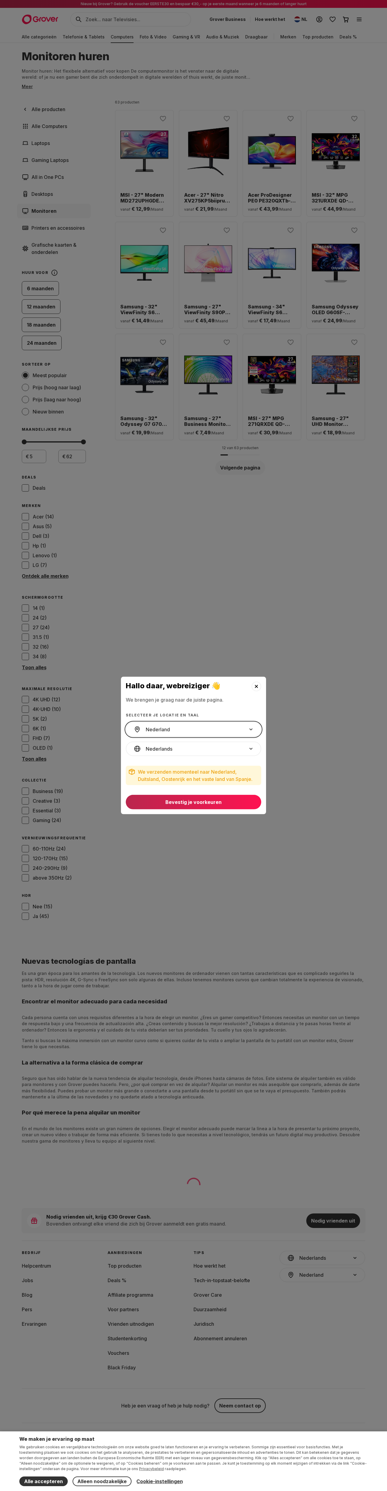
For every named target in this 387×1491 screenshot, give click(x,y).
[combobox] (193, 729)
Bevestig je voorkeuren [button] (193, 802)
